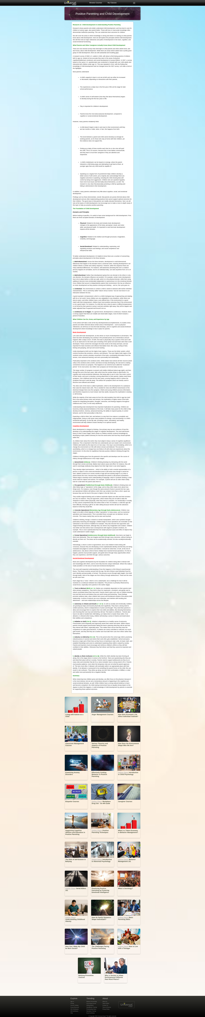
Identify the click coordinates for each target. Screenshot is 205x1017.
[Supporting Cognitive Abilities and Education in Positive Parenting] (76, 839)
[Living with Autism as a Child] (76, 723)
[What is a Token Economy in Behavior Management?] (129, 839)
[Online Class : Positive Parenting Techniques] (103, 839)
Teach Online (105, 1003)
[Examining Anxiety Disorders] (76, 781)
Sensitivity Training (91, 1011)
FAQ (71, 1013)
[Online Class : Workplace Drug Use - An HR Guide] (103, 810)
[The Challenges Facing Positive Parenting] (103, 955)
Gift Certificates (74, 1011)
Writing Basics (90, 1005)
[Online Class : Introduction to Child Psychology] (129, 781)
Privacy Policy (105, 1009)
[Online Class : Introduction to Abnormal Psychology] (103, 868)
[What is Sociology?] (129, 897)
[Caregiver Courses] (129, 810)
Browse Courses (95, 3)
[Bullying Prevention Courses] (89, 984)
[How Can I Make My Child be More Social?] (76, 955)
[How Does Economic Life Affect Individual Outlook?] (129, 723)
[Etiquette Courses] (76, 810)
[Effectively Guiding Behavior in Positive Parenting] (103, 781)
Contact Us (105, 1005)
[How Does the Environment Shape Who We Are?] (129, 752)
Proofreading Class (91, 1009)
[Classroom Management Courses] (76, 752)
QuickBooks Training (91, 1007)
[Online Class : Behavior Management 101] (129, 868)
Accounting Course (91, 1003)
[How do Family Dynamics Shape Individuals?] (103, 926)
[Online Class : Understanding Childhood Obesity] (76, 926)
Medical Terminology (91, 1001)
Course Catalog (74, 1005)
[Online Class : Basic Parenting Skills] (129, 926)
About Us (104, 1001)
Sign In (72, 1001)
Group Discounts (74, 1007)
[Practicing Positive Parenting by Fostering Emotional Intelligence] (103, 897)
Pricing (72, 1003)
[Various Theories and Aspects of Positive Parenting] (103, 752)
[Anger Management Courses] (103, 723)
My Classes (112, 3)
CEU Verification (74, 1009)
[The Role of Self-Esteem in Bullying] (76, 868)
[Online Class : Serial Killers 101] (76, 897)
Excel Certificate (90, 1013)
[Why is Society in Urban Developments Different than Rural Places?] (116, 984)
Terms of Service (106, 1007)
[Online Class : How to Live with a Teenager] (129, 955)
